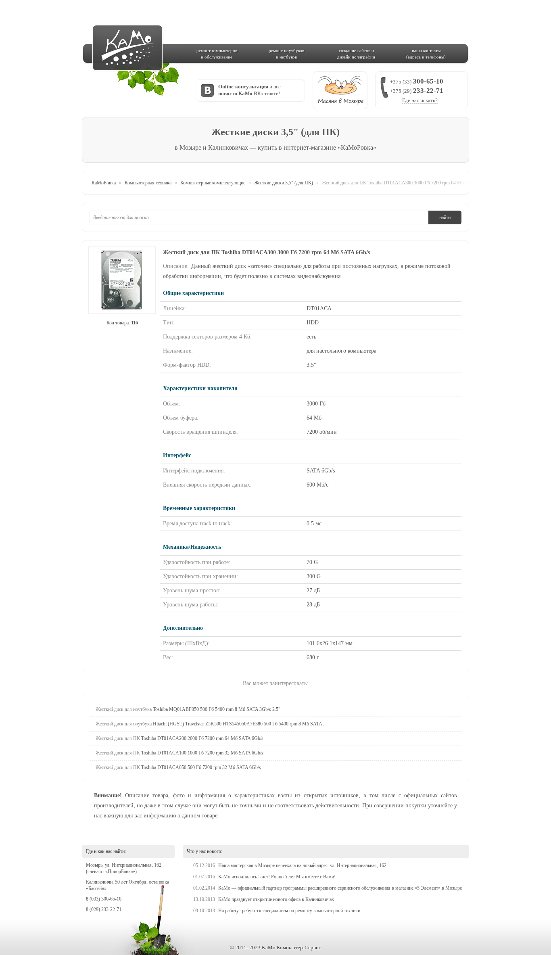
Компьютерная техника (148, 183)
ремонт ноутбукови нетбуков (286, 53)
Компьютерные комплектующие (212, 183)
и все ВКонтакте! (249, 90)
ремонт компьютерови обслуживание (216, 53)
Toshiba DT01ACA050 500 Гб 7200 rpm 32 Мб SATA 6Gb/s (178, 767)
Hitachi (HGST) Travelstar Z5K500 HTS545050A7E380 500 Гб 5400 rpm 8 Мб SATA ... (211, 724)
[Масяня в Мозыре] (340, 90)
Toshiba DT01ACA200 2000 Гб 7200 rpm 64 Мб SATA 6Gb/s (179, 738)
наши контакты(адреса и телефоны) (426, 53)
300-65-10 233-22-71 (416, 90)
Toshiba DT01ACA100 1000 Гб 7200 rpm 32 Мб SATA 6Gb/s (179, 753)
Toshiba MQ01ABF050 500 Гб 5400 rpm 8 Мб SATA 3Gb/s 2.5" (188, 709)
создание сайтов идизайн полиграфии (356, 53)
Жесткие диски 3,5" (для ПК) (283, 183)
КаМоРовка (104, 183)
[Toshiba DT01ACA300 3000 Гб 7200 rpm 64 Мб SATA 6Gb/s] (122, 280)
